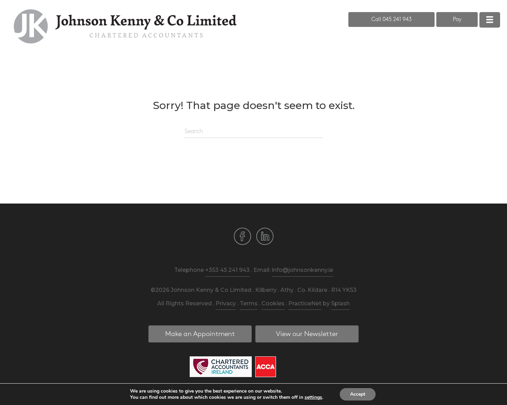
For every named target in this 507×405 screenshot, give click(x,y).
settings (313, 397)
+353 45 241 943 (227, 270)
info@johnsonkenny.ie (302, 270)
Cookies (273, 303)
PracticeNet (304, 303)
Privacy (226, 303)
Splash (340, 303)
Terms (249, 303)
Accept (357, 394)
